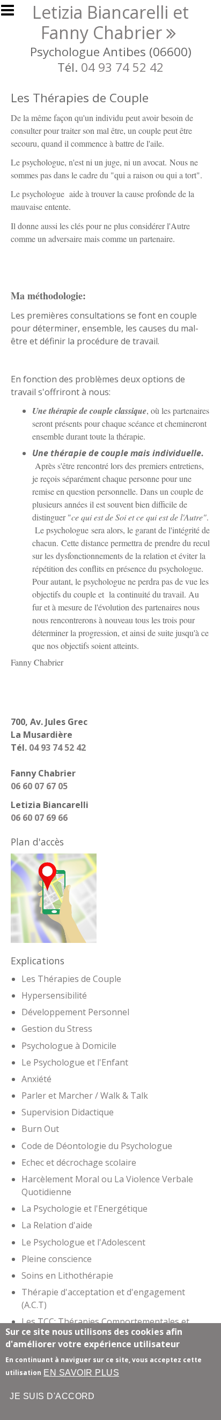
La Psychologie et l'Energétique (84, 1208)
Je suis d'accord (52, 1396)
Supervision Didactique (67, 1112)
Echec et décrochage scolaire (78, 1162)
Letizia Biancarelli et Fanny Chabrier (110, 22)
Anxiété (36, 1079)
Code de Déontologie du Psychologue (96, 1146)
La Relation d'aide (56, 1225)
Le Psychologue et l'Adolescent (83, 1242)
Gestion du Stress (56, 1028)
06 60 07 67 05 (39, 786)
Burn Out (40, 1129)
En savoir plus (81, 1372)
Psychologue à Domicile (68, 1046)
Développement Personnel (75, 1012)
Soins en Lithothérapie (67, 1275)
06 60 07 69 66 (39, 818)
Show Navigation (12, 13)
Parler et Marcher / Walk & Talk (84, 1095)
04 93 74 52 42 (122, 67)
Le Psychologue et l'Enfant (74, 1062)
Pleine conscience (56, 1259)
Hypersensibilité (54, 995)
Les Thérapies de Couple (71, 979)
